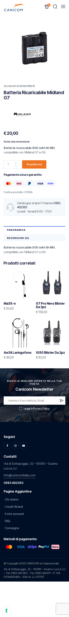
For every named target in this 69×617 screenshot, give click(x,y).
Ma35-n (10, 303)
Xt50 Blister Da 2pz (50, 352)
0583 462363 (13, 482)
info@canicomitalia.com (20, 475)
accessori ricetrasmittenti (19, 86)
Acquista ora (34, 164)
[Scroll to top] (61, 586)
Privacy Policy (41, 408)
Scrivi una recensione (17, 141)
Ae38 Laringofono (17, 352)
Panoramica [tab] (16, 229)
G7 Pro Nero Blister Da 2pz (50, 305)
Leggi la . (37, 408)
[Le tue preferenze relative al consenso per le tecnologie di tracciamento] (6, 610)
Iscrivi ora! (61, 401)
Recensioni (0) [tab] (18, 237)
